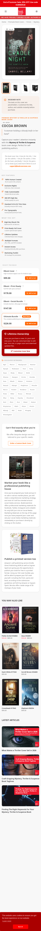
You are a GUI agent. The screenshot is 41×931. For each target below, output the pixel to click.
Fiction (28, 22)
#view (5, 394)
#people (5, 369)
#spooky (20, 398)
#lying (12, 398)
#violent (13, 390)
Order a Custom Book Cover (20, 443)
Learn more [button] (6, 921)
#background (22, 365)
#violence (29, 381)
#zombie (32, 377)
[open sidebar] (5, 11)
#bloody (5, 410)
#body (12, 373)
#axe (4, 381)
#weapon (15, 377)
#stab (20, 410)
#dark (16, 406)
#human (5, 377)
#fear (5, 398)
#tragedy (28, 410)
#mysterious (7, 406)
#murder (34, 385)
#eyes (5, 373)
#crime (23, 377)
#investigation (7, 415)
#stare (24, 406)
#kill (13, 410)
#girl (4, 365)
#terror (5, 390)
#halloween (15, 369)
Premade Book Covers (16, 22)
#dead (25, 402)
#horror (12, 365)
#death (12, 381)
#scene (32, 390)
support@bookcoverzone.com (20, 166)
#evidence (23, 390)
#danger (14, 385)
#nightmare (24, 385)
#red (24, 369)
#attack (33, 402)
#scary (20, 394)
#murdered (30, 398)
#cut (18, 402)
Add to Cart (32, 278)
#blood (20, 373)
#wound (5, 385)
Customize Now (22, 52)
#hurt (11, 402)
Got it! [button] (20, 927)
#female (28, 394)
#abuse (20, 381)
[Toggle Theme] (36, 11)
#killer (12, 394)
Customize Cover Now (21, 351)
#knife (28, 373)
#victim (32, 406)
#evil (4, 402)
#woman (32, 365)
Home (4, 22)
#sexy (31, 369)
